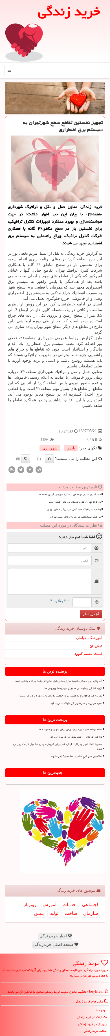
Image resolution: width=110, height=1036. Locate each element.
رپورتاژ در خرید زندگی (92, 1024)
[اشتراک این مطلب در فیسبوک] (30, 469)
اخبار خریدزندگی (53, 936)
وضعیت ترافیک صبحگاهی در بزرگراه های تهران (74, 509)
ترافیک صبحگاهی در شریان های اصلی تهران (75, 517)
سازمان (90, 913)
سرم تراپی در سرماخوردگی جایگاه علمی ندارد (76, 703)
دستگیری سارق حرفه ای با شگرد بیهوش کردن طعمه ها (70, 494)
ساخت (71, 913)
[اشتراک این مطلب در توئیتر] (21, 469)
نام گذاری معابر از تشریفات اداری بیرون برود (76, 737)
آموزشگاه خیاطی (89, 638)
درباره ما (101, 1010)
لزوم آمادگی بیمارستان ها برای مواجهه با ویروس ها (73, 688)
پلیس (71, 448)
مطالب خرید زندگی (95, 1031)
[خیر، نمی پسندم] (25, 458)
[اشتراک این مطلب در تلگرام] (39, 469)
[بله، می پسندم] (49, 458)
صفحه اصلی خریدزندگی (53, 944)
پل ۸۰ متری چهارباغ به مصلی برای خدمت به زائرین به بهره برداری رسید (61, 695)
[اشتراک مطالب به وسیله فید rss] (12, 469)
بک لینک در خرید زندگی (92, 1017)
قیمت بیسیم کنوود (88, 653)
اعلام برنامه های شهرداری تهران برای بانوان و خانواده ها (70, 729)
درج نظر (89, 614)
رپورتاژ (30, 904)
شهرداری (50, 448)
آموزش (49, 904)
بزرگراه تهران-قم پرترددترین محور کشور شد (75, 502)
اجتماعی (90, 904)
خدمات (69, 904)
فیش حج (95, 646)
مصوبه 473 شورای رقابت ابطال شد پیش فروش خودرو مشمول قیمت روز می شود (57, 746)
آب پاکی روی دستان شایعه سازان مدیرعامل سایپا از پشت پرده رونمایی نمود (58, 681)
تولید (54, 913)
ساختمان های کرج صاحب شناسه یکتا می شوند (76, 756)
